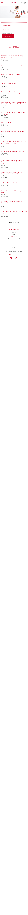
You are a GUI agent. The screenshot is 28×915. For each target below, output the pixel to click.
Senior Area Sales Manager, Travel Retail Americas (14, 212)
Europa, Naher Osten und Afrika (14, 245)
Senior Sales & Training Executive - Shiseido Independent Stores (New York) (12, 162)
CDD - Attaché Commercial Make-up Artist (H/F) (13, 113)
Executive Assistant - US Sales (10, 74)
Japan (13, 247)
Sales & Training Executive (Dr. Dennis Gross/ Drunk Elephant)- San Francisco (13, 103)
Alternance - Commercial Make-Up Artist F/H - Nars (12, 56)
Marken (13, 234)
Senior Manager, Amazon (9, 182)
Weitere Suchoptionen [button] (7, 33)
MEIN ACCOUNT (24, 2)
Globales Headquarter (13, 238)
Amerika (13, 240)
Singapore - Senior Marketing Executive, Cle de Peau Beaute (11, 93)
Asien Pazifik (14, 243)
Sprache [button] (25, 3)
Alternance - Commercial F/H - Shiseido (14, 66)
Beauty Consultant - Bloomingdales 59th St (12, 192)
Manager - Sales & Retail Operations (12, 151)
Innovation (13, 232)
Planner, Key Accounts (8, 83)
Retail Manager (6, 122)
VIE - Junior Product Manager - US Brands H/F (12, 202)
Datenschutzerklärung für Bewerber (14, 251)
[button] (5, 3)
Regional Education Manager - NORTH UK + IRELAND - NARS (13, 142)
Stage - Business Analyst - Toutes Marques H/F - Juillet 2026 (11, 173)
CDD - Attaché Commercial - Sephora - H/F (13, 132)
